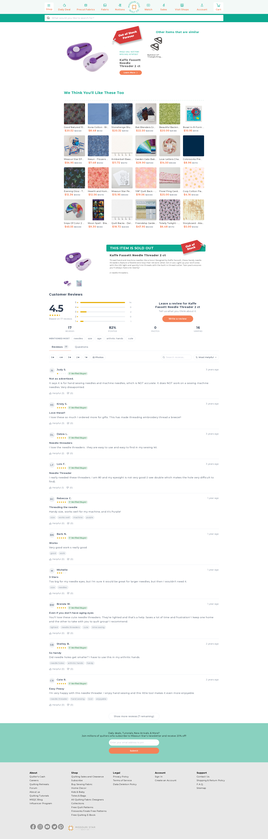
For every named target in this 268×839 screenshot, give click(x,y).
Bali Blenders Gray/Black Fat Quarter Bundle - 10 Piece (145, 127)
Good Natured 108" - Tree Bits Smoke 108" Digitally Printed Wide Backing (74, 127)
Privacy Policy (121, 776)
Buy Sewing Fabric (81, 784)
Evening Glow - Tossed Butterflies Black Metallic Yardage (74, 191)
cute (130, 338)
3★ (69, 357)
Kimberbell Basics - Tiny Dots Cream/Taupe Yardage (122, 159)
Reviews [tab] (59, 346)
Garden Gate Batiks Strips (145, 159)
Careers (34, 780)
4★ (61, 357)
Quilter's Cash (37, 776)
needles (78, 338)
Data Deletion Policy (125, 784)
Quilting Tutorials (39, 795)
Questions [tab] (81, 346)
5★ (52, 357)
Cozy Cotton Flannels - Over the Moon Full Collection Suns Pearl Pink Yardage (193, 191)
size (90, 338)
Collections (77, 803)
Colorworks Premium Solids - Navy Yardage (193, 159)
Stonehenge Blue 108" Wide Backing (122, 127)
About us (35, 792)
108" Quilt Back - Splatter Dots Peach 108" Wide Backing (145, 191)
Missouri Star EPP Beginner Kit (74, 159)
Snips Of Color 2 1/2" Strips (74, 223)
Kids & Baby (78, 792)
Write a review (178, 318)
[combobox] (134, 18)
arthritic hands (115, 338)
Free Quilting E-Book (83, 815)
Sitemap (201, 788)
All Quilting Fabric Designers (87, 799)
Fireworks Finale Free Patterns (88, 811)
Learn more (129, 72)
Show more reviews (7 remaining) (134, 716)
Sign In (159, 776)
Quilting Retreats (39, 784)
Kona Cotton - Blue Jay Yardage (98, 127)
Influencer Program (41, 803)
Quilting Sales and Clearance (87, 776)
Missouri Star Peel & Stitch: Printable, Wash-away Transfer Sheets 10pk (122, 191)
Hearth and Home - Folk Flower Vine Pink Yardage (98, 191)
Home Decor (78, 788)
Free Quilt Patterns (82, 807)
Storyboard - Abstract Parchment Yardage (193, 223)
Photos (99, 357)
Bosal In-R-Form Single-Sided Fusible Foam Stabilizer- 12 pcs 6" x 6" (193, 127)
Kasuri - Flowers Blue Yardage (98, 159)
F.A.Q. (200, 784)
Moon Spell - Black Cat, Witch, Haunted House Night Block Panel (98, 223)
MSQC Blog (36, 799)
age (99, 338)
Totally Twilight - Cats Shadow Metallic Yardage (169, 223)
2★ (78, 357)
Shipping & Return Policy (211, 780)
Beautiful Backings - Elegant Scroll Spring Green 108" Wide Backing (169, 127)
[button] (49, 7)
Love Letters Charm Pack (169, 159)
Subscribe (77, 780)
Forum (33, 788)
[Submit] (48, 18)
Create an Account (165, 780)
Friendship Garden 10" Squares (145, 223)
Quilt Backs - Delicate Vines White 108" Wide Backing (122, 223)
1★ (86, 357)
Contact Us (203, 776)
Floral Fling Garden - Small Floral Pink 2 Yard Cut (169, 191)
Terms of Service (122, 780)
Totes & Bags (78, 795)
